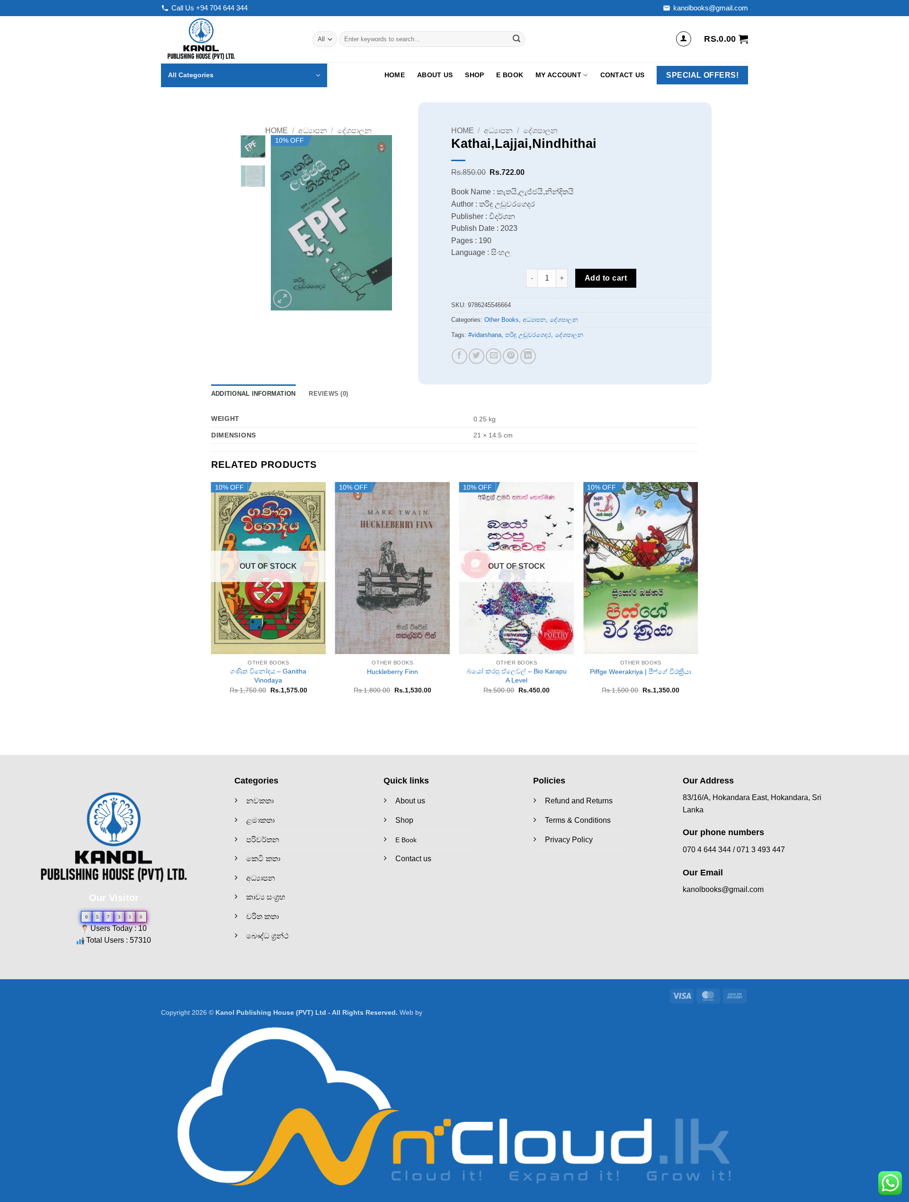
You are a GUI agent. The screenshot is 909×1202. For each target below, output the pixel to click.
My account (558, 75)
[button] (683, 38)
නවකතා (260, 801)
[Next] (377, 222)
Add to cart (606, 278)
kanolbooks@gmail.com (710, 8)
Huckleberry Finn (392, 671)
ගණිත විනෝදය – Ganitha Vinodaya (268, 675)
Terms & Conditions (578, 820)
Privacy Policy (569, 840)
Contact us (413, 859)
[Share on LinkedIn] (528, 356)
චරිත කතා (262, 916)
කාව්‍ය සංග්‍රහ (265, 897)
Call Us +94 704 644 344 (209, 8)
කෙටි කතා (263, 859)
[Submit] (516, 39)
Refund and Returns (579, 801)
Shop (474, 75)
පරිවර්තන (262, 840)
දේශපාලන (354, 131)
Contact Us (622, 75)
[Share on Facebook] (459, 356)
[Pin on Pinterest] (510, 356)
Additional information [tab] (253, 393)
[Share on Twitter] (476, 356)
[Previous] (285, 222)
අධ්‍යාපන (312, 131)
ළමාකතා (260, 820)
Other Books (501, 319)
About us (410, 801)
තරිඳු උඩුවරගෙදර (528, 334)
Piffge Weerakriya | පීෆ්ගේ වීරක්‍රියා (640, 671)
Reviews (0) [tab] (328, 393)
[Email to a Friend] (493, 356)
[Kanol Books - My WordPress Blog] (229, 39)
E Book (509, 75)
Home (394, 75)
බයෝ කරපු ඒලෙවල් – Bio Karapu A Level (517, 675)
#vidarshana (484, 334)
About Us (435, 75)
